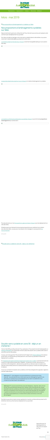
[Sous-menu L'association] (23, 10)
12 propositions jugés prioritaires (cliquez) (24, 223)
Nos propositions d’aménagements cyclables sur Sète (21, 29)
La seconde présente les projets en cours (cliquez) (13, 81)
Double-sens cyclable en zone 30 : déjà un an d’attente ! (21, 345)
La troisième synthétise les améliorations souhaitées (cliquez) (16, 119)
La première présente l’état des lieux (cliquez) (12, 42)
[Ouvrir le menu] (48, 432)
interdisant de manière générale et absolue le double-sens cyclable (19, 361)
